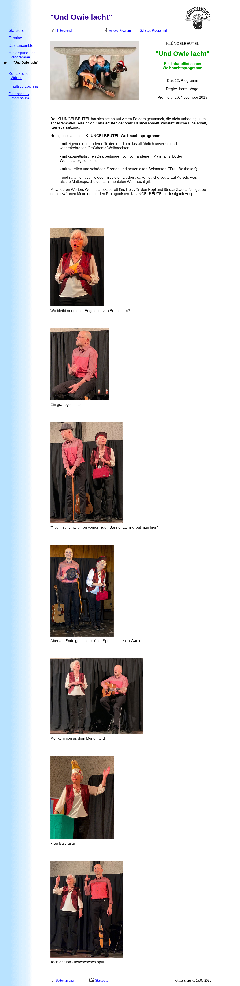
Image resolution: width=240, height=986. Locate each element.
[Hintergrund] (63, 30)
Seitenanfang (64, 980)
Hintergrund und (22, 53)
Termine (15, 38)
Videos (16, 78)
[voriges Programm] (120, 30)
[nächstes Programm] (153, 30)
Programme (20, 57)
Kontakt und (19, 74)
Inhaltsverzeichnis (24, 86)
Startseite (16, 31)
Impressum (20, 98)
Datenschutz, (19, 94)
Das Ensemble (21, 45)
